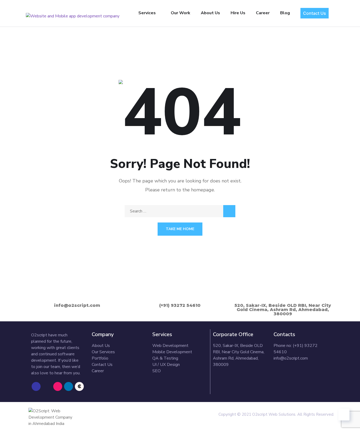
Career (263, 13)
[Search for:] (180, 211)
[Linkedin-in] (68, 386)
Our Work (180, 13)
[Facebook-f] (36, 386)
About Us (210, 13)
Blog (285, 13)
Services (147, 13)
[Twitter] (46, 386)
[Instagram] (57, 386)
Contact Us (314, 13)
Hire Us (238, 13)
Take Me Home (180, 228)
